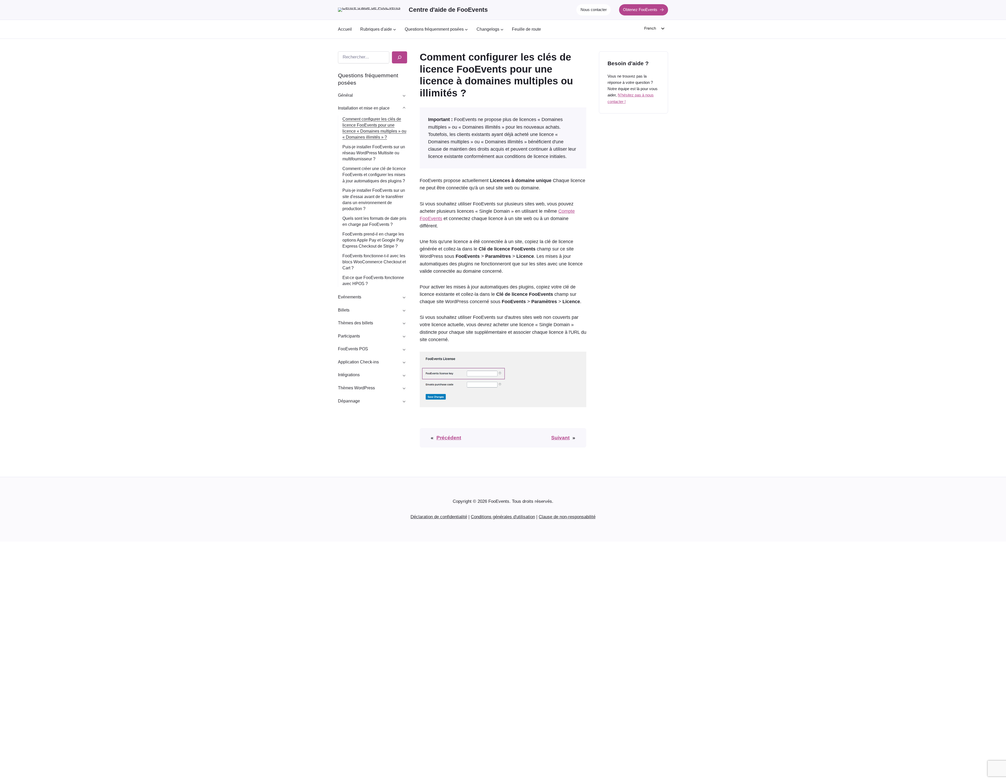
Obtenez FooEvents (640, 9)
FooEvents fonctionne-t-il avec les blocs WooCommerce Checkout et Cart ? (374, 262)
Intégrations (349, 375)
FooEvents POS (353, 349)
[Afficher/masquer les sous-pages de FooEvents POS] (404, 349)
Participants (349, 336)
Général (345, 95)
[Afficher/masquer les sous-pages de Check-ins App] (404, 362)
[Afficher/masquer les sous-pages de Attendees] (404, 336)
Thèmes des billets (355, 323)
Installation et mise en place (364, 108)
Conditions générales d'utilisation (503, 516)
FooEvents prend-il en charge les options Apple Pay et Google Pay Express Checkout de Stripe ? (373, 240)
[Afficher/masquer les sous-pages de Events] (404, 297)
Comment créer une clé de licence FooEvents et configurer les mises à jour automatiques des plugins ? (374, 174)
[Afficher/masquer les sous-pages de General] (404, 95)
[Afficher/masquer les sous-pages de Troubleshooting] (404, 401)
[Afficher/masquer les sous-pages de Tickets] (404, 310)
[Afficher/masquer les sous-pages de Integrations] (404, 375)
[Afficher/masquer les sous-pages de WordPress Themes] (404, 388)
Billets (343, 310)
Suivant (560, 437)
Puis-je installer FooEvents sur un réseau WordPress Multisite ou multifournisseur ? (373, 153)
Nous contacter (594, 9)
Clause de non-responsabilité (567, 516)
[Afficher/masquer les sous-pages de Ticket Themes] (404, 323)
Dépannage (349, 401)
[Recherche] (399, 57)
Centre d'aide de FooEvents (448, 9)
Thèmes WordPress (356, 388)
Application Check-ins (358, 362)
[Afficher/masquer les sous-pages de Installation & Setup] (404, 108)
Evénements (349, 297)
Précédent (448, 437)
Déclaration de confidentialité (439, 516)
